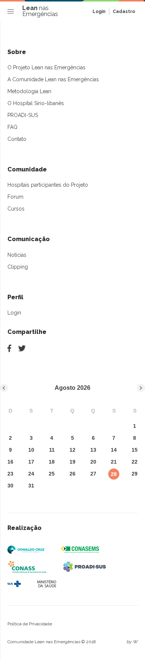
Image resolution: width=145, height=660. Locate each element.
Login (99, 11)
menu (12, 13)
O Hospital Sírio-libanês (35, 103)
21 (114, 462)
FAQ (12, 127)
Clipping (17, 267)
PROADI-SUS (22, 115)
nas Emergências (40, 11)
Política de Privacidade (29, 623)
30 (10, 486)
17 (31, 462)
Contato (16, 139)
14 (114, 450)
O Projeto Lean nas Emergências (46, 67)
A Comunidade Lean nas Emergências (53, 79)
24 (31, 474)
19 (72, 462)
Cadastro (124, 11)
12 (72, 450)
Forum (15, 197)
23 (10, 474)
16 (10, 462)
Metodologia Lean (29, 91)
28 (114, 474)
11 (52, 450)
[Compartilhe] (9, 348)
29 (135, 474)
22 (135, 462)
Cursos (16, 209)
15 (135, 450)
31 (31, 486)
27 (93, 474)
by (132, 641)
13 (93, 450)
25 (52, 474)
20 (93, 462)
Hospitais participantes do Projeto (47, 185)
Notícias (16, 255)
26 (72, 474)
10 (31, 450)
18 (52, 462)
